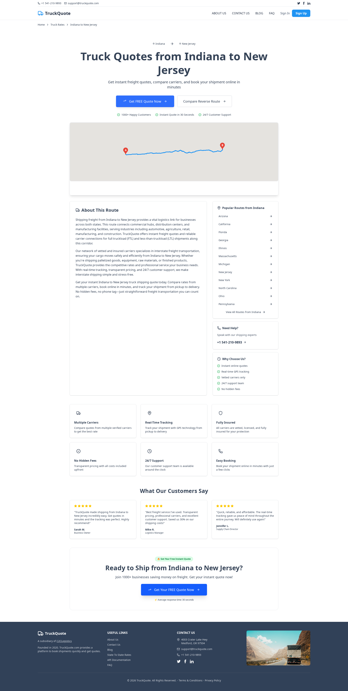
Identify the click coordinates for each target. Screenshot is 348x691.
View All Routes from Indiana (243, 312)
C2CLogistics (64, 641)
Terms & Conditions (190, 680)
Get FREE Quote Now (145, 101)
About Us (112, 639)
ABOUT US (219, 13)
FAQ (272, 13)
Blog (110, 649)
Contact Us (113, 644)
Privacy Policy (213, 680)
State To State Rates (119, 655)
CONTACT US (241, 13)
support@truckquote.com (196, 649)
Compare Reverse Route (201, 101)
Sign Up (301, 13)
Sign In (285, 13)
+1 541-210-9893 (229, 342)
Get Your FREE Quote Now (174, 590)
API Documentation (119, 660)
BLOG (259, 13)
